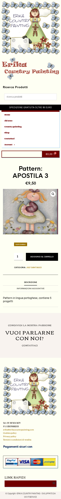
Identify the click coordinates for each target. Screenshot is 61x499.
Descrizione (30, 282)
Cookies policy (10, 433)
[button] (53, 194)
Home (7, 114)
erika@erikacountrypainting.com (18, 429)
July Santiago (34, 267)
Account (8, 144)
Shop (6, 132)
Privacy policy (9, 436)
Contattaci (9, 138)
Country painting (13, 126)
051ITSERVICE (30, 497)
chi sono (8, 120)
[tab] (30, 282)
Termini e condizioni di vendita (17, 439)
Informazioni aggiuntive (30, 288)
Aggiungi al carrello (42, 257)
